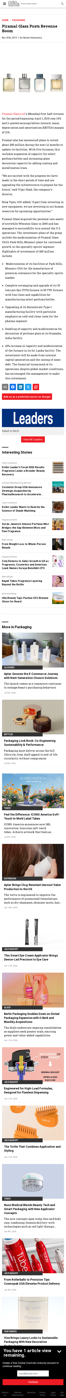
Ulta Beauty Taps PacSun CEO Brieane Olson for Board (25, 599)
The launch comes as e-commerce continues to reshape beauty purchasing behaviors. (32, 685)
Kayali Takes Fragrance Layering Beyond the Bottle (22, 582)
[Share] (13, 387)
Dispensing (10, 878)
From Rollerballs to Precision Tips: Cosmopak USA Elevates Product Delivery (32, 1281)
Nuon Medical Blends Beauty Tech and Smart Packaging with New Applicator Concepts (29, 1209)
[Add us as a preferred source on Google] (36, 387)
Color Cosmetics (9, 463)
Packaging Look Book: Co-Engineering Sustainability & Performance (30, 742)
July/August (11, 949)
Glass (7, 1007)
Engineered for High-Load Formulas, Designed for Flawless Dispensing (28, 1090)
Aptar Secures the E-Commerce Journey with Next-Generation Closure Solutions (31, 676)
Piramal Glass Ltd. (13, 113)
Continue (33, 1382)
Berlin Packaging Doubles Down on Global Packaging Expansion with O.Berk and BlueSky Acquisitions (31, 1018)
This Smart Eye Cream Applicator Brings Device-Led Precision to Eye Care (31, 957)
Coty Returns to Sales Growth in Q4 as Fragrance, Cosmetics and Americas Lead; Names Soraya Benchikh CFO (25, 565)
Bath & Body (7, 540)
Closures (9, 667)
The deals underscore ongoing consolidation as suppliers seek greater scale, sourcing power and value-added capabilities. (32, 1031)
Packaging (18, 20)
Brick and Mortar (9, 594)
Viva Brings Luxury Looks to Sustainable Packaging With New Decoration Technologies (31, 1341)
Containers (10, 1331)
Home (5, 20)
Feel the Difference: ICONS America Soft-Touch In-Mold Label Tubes (32, 816)
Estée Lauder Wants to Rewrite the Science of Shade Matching (23, 509)
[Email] (5, 387)
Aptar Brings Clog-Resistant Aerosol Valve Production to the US (32, 887)
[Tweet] (28, 387)
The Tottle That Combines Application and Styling (32, 1148)
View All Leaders (33, 439)
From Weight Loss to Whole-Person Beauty (24, 546)
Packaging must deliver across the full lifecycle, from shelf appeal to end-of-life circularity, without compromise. (31, 754)
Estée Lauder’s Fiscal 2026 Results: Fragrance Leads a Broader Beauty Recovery (23, 471)
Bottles (8, 734)
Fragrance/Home (9, 520)
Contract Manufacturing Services (16, 483)
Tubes (7, 808)
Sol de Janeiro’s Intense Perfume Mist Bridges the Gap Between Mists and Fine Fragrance (25, 528)
